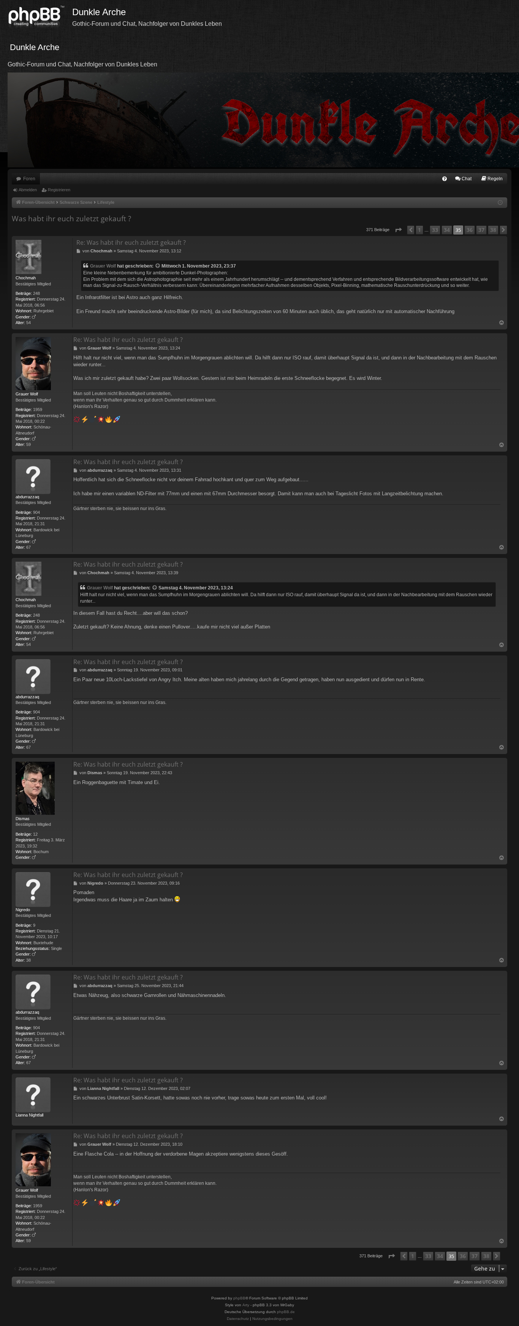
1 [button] (419, 229)
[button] (398, 230)
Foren (29, 178)
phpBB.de (286, 1312)
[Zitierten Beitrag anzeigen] (158, 266)
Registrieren (59, 189)
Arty (245, 1305)
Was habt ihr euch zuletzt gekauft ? (71, 219)
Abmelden (28, 189)
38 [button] (493, 229)
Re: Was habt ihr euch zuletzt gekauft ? (131, 242)
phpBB (239, 1298)
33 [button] (435, 229)
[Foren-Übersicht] (40, 17)
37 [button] (481, 229)
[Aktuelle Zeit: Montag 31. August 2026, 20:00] (500, 202)
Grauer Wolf (103, 266)
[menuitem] (444, 178)
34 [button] (447, 229)
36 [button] (470, 229)
